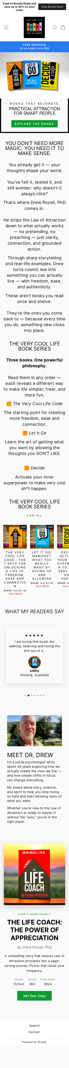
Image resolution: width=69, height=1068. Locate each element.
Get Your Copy (34, 996)
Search (34, 1025)
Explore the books (34, 123)
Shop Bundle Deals (52, 6)
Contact (34, 1032)
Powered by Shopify (34, 1042)
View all (35, 515)
